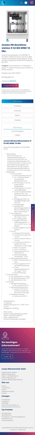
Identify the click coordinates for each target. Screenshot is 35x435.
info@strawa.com (11, 378)
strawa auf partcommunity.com (11, 407)
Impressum (14, 429)
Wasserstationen (7, 415)
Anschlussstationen (14, 66)
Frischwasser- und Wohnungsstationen (13, 417)
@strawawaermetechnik (15, 379)
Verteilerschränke (7, 418)
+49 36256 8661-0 (12, 376)
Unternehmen (6, 388)
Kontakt (4, 393)
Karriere (4, 386)
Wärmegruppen (6, 413)
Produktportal (6, 399)
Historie (4, 389)
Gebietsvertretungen (8, 391)
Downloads (5, 403)
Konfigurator (5, 401)
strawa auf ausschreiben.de (10, 405)
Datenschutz (21, 429)
